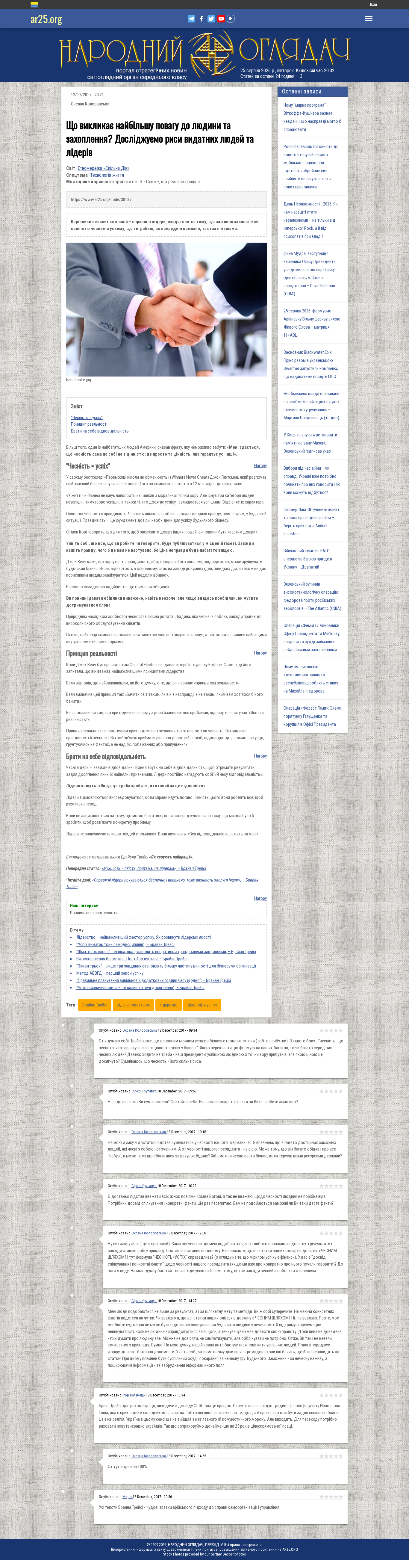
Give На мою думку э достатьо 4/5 (336, 1132)
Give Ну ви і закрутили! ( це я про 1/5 (321, 1233)
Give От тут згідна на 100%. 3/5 (331, 1456)
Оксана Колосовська (140, 1030)
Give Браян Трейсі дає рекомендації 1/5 (321, 1395)
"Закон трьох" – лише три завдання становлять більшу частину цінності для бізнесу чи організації (166, 966)
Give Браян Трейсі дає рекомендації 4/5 (336, 1395)
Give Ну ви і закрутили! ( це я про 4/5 (336, 1233)
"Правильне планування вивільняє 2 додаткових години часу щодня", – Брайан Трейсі (153, 980)
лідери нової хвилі (133, 1005)
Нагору (260, 465)
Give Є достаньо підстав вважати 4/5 (336, 1185)
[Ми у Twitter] (211, 18)
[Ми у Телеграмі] (191, 18)
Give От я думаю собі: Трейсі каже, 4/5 (336, 1030)
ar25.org (46, 18)
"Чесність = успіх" (87, 417)
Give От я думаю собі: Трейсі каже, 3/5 (331, 1030)
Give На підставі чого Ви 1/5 (321, 1091)
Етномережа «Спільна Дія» (103, 168)
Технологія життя (107, 175)
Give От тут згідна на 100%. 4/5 (336, 1456)
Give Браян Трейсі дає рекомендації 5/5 (340, 1395)
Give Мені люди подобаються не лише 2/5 (326, 1301)
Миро (127, 1496)
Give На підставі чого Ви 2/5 (326, 1091)
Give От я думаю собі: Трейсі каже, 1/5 (321, 1030)
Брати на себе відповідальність (100, 431)
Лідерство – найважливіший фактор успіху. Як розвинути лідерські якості (143, 937)
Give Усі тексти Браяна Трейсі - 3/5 (331, 1496)
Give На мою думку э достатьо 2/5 (326, 1132)
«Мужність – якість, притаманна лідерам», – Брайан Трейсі (154, 868)
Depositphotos (234, 1554)
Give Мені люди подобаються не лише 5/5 (340, 1301)
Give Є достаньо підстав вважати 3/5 (331, 1185)
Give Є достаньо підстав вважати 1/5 (321, 1185)
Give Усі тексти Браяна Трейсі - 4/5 (336, 1496)
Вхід (373, 4)
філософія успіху (202, 1005)
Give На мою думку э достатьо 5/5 (340, 1132)
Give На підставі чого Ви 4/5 (336, 1091)
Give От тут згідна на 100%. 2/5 (326, 1456)
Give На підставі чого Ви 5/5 (340, 1091)
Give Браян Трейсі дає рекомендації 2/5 (326, 1395)
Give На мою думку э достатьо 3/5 (331, 1132)
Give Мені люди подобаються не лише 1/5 (321, 1301)
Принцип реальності (89, 424)
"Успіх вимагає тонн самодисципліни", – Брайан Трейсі (125, 944)
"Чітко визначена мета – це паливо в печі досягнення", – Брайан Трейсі (140, 987)
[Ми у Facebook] (201, 18)
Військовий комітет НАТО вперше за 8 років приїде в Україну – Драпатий (308, 559)
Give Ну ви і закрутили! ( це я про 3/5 (331, 1233)
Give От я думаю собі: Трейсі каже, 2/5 (326, 1030)
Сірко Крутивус (144, 1091)
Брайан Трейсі (94, 1005)
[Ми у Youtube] (221, 18)
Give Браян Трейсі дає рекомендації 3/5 (331, 1395)
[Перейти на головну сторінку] (204, 55)
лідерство (169, 1005)
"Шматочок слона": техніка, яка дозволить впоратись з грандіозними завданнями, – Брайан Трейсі (166, 951)
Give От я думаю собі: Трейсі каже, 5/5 (340, 1030)
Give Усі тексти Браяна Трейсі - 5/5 (340, 1496)
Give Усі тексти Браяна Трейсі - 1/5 (321, 1496)
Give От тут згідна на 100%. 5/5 (340, 1456)
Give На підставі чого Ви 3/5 (331, 1091)
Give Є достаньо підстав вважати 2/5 (326, 1185)
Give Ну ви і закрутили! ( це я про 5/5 (340, 1233)
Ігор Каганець (134, 1395)
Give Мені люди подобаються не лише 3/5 (331, 1301)
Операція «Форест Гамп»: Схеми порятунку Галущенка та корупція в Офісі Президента (312, 716)
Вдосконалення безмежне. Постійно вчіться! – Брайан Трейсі (131, 959)
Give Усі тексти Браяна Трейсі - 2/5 (326, 1496)
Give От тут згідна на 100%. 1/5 (321, 1456)
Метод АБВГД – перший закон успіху (109, 973)
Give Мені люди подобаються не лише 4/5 (336, 1301)
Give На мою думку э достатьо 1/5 (321, 1132)
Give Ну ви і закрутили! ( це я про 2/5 (326, 1233)
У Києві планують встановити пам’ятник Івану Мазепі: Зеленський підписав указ (310, 443)
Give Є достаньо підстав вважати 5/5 (340, 1185)
